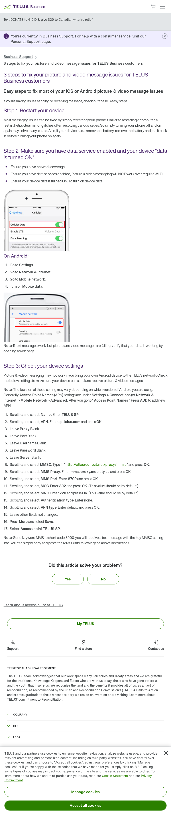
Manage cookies (85, 792)
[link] (31, 41)
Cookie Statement (115, 776)
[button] (162, 7)
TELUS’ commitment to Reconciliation (34, 699)
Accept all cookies (86, 805)
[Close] (166, 753)
